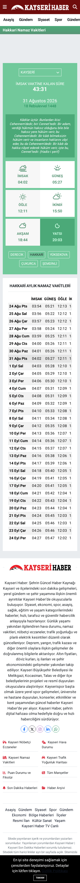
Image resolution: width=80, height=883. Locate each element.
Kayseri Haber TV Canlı (40, 826)
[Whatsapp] (55, 729)
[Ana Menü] (5, 7)
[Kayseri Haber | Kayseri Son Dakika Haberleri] (40, 7)
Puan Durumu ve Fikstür (17, 775)
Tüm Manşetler (57, 773)
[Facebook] (24, 729)
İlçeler (61, 815)
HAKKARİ (36, 255)
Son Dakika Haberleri (22, 788)
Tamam (40, 877)
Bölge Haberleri (41, 815)
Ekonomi (19, 815)
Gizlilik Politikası (55, 871)
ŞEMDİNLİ (49, 264)
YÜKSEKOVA (59, 255)
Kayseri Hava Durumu (54, 744)
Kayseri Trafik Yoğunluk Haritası (54, 760)
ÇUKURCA (28, 264)
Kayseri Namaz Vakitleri (16, 760)
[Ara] (75, 7)
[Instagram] (40, 729)
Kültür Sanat (42, 820)
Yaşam (59, 820)
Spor (58, 19)
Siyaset (44, 19)
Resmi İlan (21, 820)
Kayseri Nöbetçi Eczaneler (17, 744)
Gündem (26, 19)
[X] (32, 729)
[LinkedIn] (47, 729)
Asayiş (8, 19)
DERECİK (16, 255)
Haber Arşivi (56, 788)
